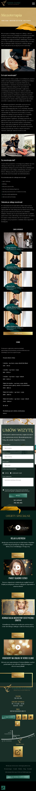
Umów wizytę (18, 333)
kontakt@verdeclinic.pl (18, 711)
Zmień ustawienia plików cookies (18, 777)
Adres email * (6, 461)
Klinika (20, 769)
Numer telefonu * (7, 453)
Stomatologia (8, 717)
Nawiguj (18, 749)
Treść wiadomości (7, 476)
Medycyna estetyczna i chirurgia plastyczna (18, 765)
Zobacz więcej (18, 555)
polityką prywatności (20, 491)
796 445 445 (18, 503)
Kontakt (29, 769)
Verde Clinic (4, 20)
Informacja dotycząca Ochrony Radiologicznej (18, 772)
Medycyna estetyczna (16, 20)
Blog (24, 769)
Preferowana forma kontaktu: (10, 469)
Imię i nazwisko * (7, 444)
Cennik (15, 769)
